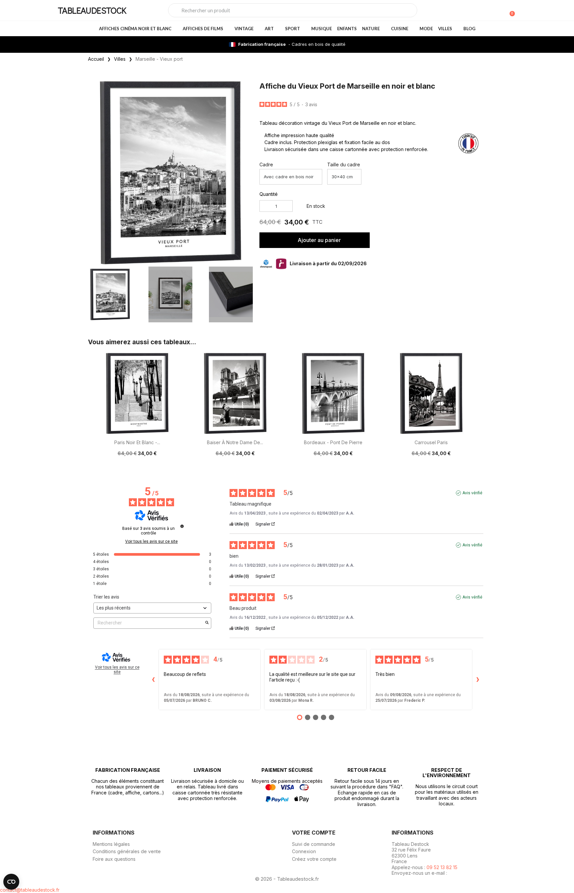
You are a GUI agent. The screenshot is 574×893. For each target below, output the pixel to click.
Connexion (304, 851)
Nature (371, 28)
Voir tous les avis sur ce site (151, 541)
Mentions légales (111, 844)
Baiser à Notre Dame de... (235, 442)
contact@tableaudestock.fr (29, 890)
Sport (292, 28)
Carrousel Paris (431, 442)
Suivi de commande (313, 844)
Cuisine (399, 28)
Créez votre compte (314, 859)
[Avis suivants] (477, 679)
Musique (321, 28)
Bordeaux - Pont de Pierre (333, 442)
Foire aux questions (114, 859)
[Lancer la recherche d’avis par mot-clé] (207, 623)
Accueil (96, 59)
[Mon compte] (499, 11)
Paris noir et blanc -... (137, 442)
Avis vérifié (472, 493)
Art (269, 28)
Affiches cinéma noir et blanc (135, 28)
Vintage (244, 28)
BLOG (469, 28)
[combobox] (293, 10)
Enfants (347, 28)
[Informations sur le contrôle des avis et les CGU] (182, 526)
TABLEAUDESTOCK (92, 10)
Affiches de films (203, 28)
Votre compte (313, 832)
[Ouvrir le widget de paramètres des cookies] (11, 882)
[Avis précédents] (153, 679)
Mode (426, 28)
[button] (246, 172)
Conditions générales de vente (127, 851)
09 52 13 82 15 (442, 867)
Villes (445, 28)
